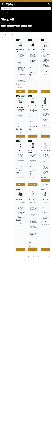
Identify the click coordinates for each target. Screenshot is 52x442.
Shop (2, 12)
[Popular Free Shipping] (20, 100)
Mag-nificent (31, 49)
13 (38, 256)
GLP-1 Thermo (31, 199)
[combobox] (26, 8)
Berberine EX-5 (32, 106)
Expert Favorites (24, 25)
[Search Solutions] (2, 8)
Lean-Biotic (19, 199)
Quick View (45, 184)
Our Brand (17, 25)
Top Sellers (3, 25)
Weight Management (10, 25)
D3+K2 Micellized (45, 199)
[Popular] (20, 44)
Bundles (29, 25)
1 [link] (28, 256)
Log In (46, 4)
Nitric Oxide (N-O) (45, 150)
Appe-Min (18, 150)
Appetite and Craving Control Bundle (20, 107)
